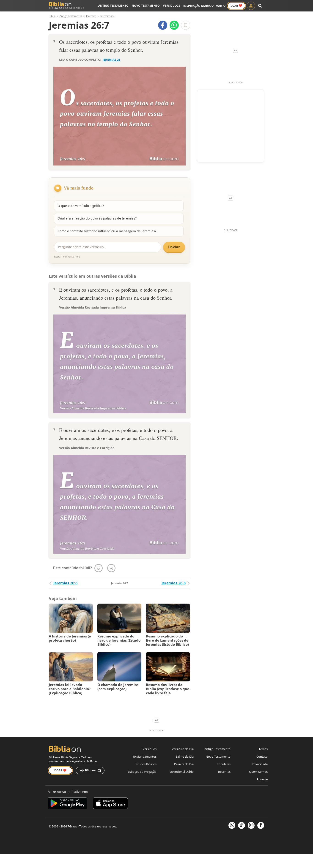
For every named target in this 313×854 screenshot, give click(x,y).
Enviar (174, 246)
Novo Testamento (146, 6)
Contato (262, 756)
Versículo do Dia (183, 749)
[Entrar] (251, 6)
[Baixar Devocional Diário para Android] (67, 804)
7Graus (72, 826)
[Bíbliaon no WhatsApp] (231, 825)
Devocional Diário (182, 772)
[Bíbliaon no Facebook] (260, 825)
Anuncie (262, 779)
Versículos (171, 6)
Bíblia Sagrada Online (66, 8)
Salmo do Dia (185, 756)
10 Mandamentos (144, 756)
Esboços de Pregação (142, 772)
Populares (224, 764)
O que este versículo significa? (81, 205)
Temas (263, 749)
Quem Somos (258, 772)
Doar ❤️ (60, 770)
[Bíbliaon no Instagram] (251, 825)
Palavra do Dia (184, 764)
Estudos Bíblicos (145, 764)
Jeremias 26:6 (65, 583)
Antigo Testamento (113, 6)
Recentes (224, 772)
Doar (236, 5)
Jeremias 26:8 (174, 583)
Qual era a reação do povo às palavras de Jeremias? (97, 218)
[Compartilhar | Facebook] (162, 25)
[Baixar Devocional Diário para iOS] (110, 804)
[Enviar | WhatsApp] (174, 25)
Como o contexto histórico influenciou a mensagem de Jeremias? (107, 231)
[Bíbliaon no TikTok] (241, 825)
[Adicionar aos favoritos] (185, 25)
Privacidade (260, 764)
